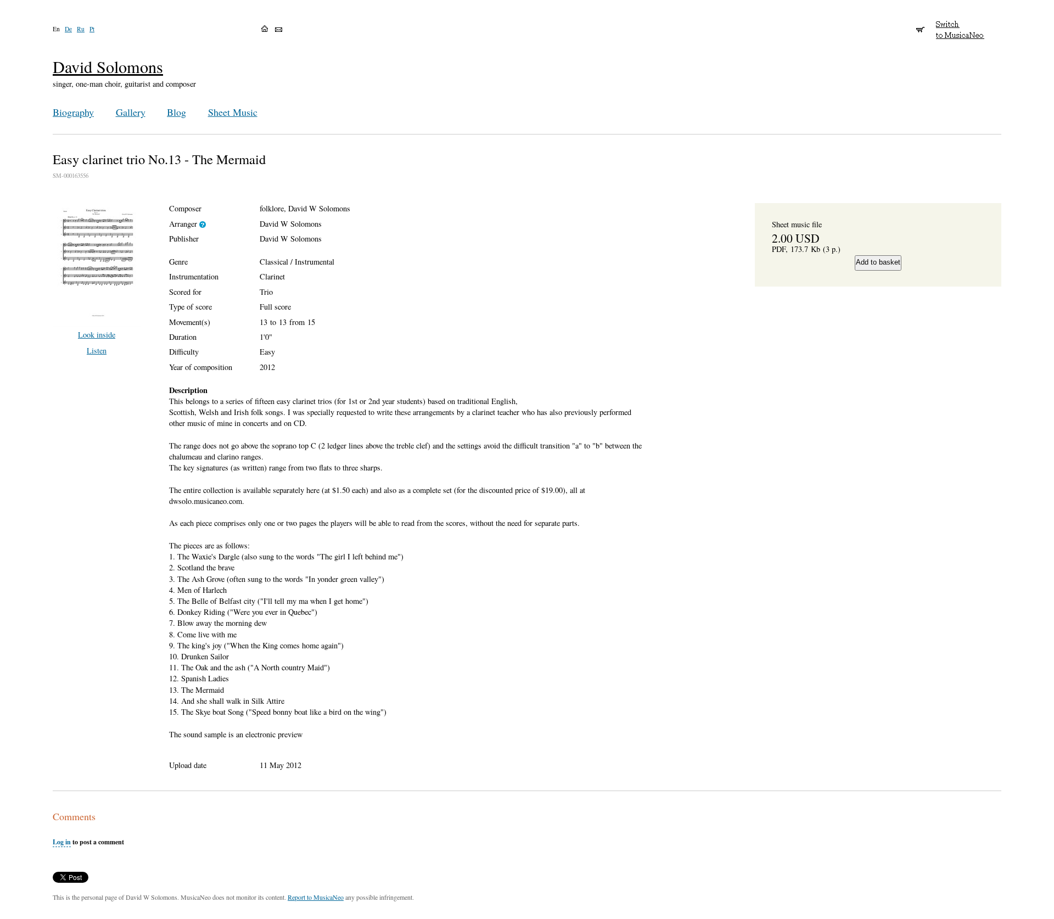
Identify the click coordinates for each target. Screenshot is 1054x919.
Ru (81, 29)
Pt (91, 29)
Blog (176, 112)
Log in (62, 842)
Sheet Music (232, 112)
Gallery (130, 112)
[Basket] (920, 24)
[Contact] (278, 29)
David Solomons (108, 66)
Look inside (96, 334)
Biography (73, 112)
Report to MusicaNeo (316, 897)
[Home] (264, 28)
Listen (96, 350)
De (68, 29)
